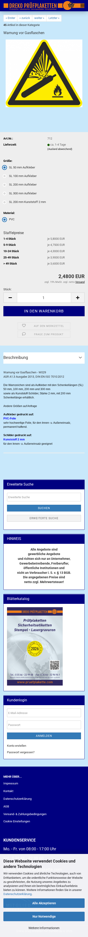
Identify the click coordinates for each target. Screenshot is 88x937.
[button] (10, 298)
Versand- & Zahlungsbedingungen (24, 814)
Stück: (7, 289)
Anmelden (44, 735)
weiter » (39, 18)
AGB (6, 806)
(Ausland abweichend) (59, 149)
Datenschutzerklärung (17, 894)
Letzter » (54, 18)
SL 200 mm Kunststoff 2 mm (27, 202)
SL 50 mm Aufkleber (22, 167)
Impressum (10, 783)
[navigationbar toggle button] (82, 5)
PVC (11, 219)
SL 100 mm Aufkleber (23, 176)
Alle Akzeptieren (44, 903)
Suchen (44, 508)
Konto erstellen (16, 745)
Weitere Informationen (44, 928)
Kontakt (8, 791)
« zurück (24, 18)
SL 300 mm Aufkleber (23, 193)
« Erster (10, 18)
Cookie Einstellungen (16, 821)
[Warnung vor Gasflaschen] (44, 73)
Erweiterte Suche (44, 518)
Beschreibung (15, 357)
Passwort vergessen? (21, 752)
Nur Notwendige (44, 916)
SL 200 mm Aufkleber (23, 184)
